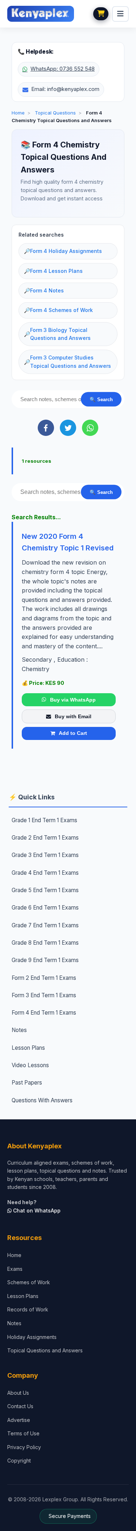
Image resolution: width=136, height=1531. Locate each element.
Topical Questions (55, 113)
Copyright (19, 1460)
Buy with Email (73, 716)
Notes (19, 1030)
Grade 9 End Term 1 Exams (45, 960)
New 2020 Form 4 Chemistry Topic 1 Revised (68, 542)
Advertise (18, 1420)
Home (18, 113)
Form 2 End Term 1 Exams (44, 977)
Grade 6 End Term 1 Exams (45, 907)
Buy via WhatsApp (73, 700)
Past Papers (27, 1082)
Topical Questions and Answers (45, 1350)
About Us (18, 1393)
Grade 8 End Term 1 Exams (45, 942)
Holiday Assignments (32, 1337)
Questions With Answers (42, 1100)
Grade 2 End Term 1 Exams (45, 837)
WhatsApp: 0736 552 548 (62, 69)
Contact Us (20, 1406)
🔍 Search (101, 399)
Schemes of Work (28, 1282)
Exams (14, 1269)
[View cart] (100, 13)
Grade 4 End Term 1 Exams (45, 872)
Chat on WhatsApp (36, 1210)
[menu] (120, 14)
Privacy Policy (24, 1447)
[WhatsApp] (90, 428)
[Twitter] (68, 428)
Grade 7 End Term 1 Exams (45, 925)
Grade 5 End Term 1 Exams (45, 890)
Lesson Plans (28, 1047)
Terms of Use (23, 1433)
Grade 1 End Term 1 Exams (44, 820)
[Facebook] (46, 428)
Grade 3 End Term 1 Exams (45, 855)
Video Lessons (30, 1065)
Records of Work (27, 1309)
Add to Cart (73, 733)
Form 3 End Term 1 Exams (44, 995)
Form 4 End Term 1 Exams (44, 1012)
